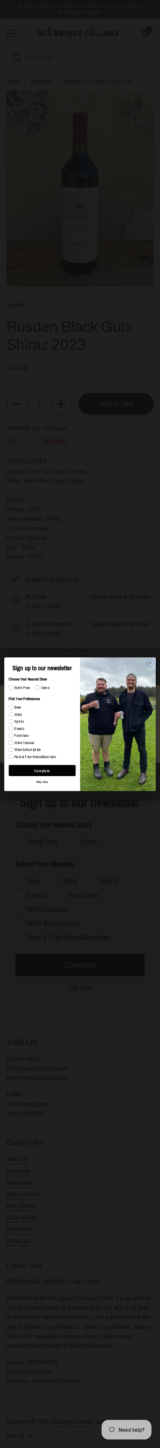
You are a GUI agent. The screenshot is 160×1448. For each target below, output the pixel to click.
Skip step (42, 781)
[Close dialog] (150, 662)
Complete (42, 770)
